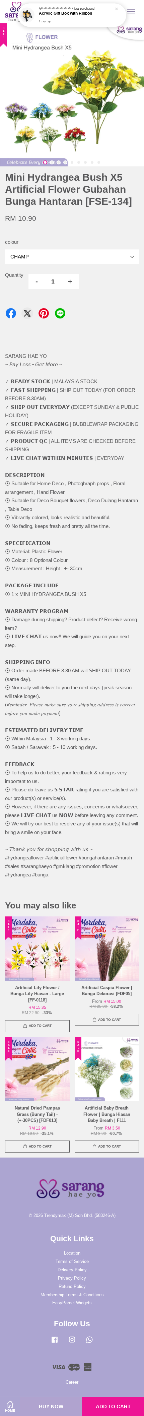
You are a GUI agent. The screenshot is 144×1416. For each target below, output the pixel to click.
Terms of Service (72, 1261)
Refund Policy (72, 1286)
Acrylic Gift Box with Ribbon (65, 13)
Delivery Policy (72, 1269)
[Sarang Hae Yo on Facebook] (54, 1342)
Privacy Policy (72, 1278)
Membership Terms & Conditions (72, 1294)
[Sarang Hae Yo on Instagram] (72, 1342)
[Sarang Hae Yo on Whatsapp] (89, 1342)
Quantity (14, 275)
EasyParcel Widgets (72, 1302)
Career (72, 1382)
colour (11, 242)
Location (72, 1253)
